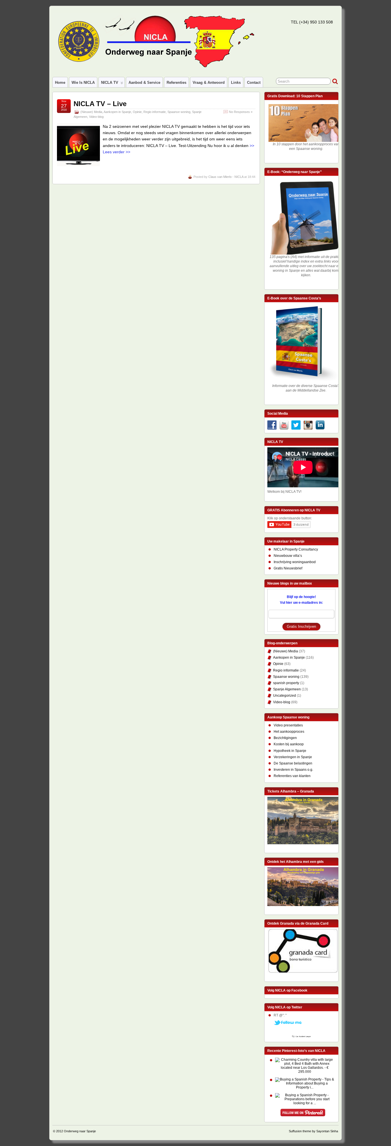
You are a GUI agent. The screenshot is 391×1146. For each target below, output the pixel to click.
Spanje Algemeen (287, 689)
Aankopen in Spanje (117, 112)
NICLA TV (109, 82)
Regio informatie (154, 112)
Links (236, 82)
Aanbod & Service (144, 82)
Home (60, 82)
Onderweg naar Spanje (80, 1131)
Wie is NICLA (83, 82)
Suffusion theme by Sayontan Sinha (313, 1131)
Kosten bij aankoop (289, 744)
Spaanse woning (178, 112)
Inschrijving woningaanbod (295, 562)
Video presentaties (288, 725)
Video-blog (96, 116)
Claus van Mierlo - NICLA (225, 176)
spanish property (286, 683)
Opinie (137, 112)
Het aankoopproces (289, 732)
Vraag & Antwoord (209, 82)
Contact (253, 82)
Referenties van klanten (292, 776)
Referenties (176, 82)
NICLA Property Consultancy (296, 549)
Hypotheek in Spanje (290, 751)
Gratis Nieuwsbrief (288, 568)
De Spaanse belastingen (293, 763)
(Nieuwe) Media (91, 112)
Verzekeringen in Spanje (293, 757)
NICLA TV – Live (100, 104)
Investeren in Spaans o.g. (293, 770)
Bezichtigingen (285, 738)
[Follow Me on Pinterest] (302, 1113)
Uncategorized (284, 696)
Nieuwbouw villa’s (288, 556)
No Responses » (240, 112)
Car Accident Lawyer (303, 1036)
